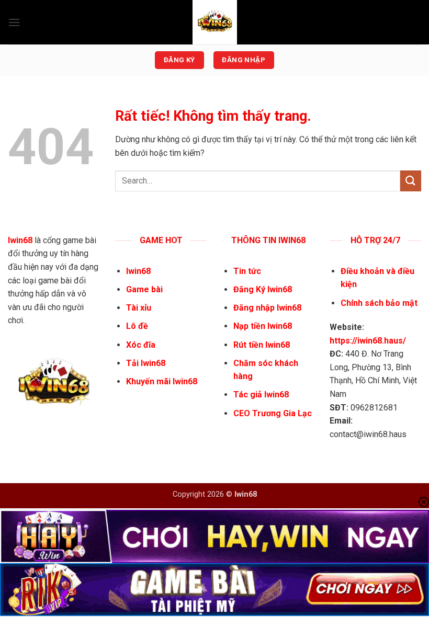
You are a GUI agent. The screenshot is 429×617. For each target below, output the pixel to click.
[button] (14, 22)
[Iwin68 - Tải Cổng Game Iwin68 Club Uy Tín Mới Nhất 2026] (214, 22)
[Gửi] (410, 180)
